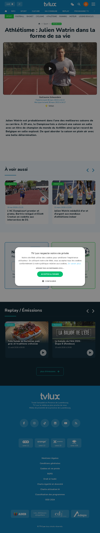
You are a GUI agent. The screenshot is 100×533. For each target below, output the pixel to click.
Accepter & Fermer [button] (50, 274)
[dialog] (50, 266)
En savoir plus (74, 263)
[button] (50, 268)
